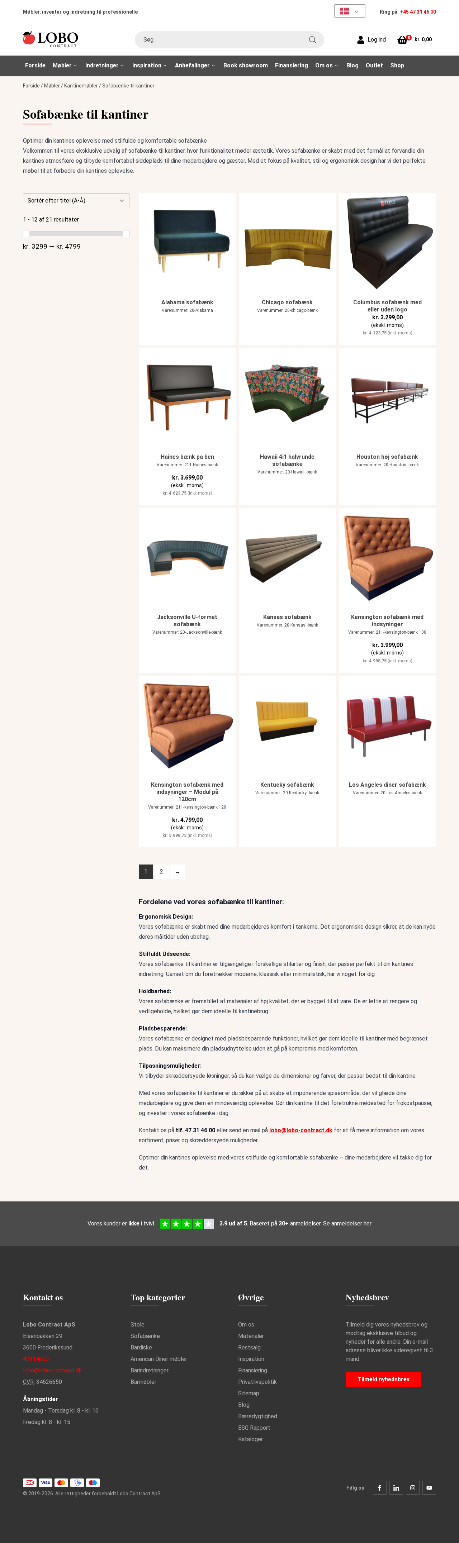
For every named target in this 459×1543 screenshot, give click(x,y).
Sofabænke (145, 1336)
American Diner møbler (159, 1359)
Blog (352, 65)
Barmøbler (143, 1381)
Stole (138, 1324)
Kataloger (250, 1439)
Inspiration (251, 1359)
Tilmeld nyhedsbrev (384, 1379)
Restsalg (249, 1347)
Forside (35, 65)
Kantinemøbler (81, 86)
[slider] (26, 233)
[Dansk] (347, 11)
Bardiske (141, 1347)
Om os (246, 1324)
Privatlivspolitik (257, 1381)
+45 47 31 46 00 (418, 12)
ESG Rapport (254, 1427)
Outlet (374, 65)
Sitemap (248, 1393)
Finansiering (291, 65)
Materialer (251, 1336)
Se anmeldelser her (347, 1223)
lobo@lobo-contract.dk (300, 1130)
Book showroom (245, 65)
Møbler (52, 86)
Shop (397, 65)
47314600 (36, 1359)
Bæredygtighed (257, 1416)
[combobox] (229, 39)
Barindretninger (150, 1370)
